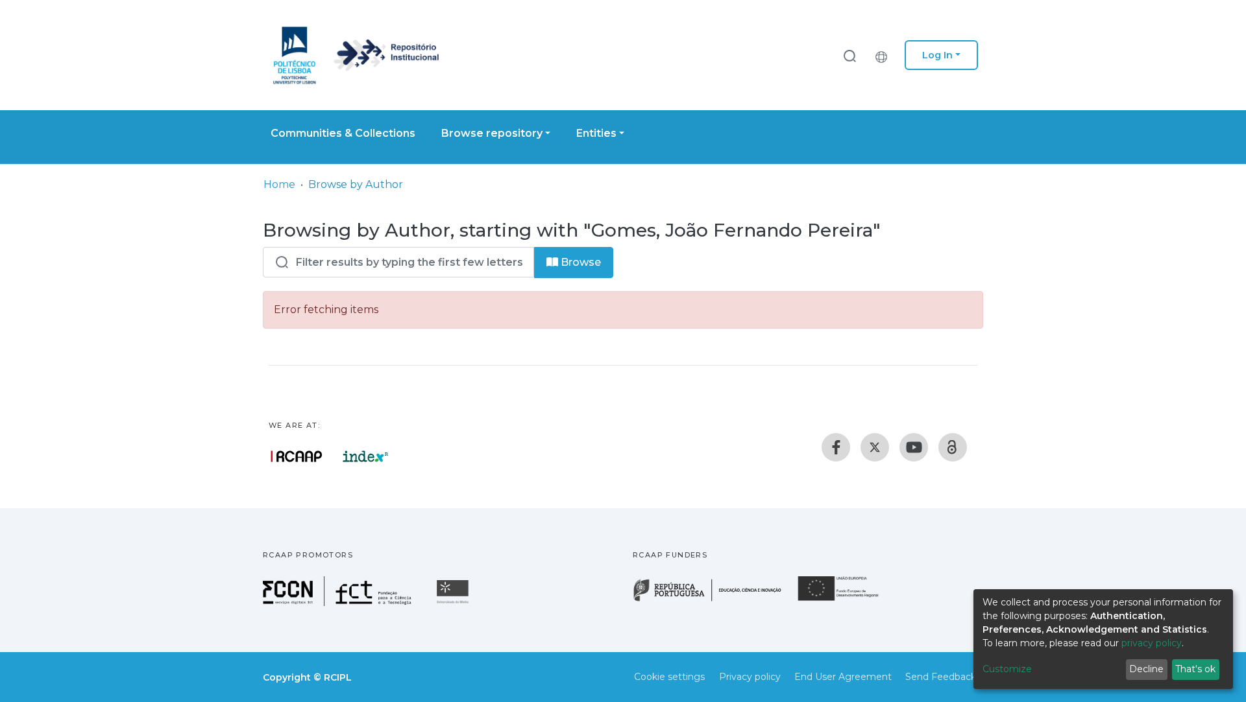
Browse (579, 262)
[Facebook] (836, 447)
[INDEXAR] (365, 456)
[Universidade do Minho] (454, 602)
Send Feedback (940, 677)
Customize (1007, 669)
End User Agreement (843, 677)
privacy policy (1151, 643)
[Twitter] (875, 447)
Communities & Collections (343, 133)
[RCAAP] (952, 447)
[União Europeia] (846, 600)
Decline (1146, 669)
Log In (937, 55)
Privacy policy (750, 677)
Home (279, 184)
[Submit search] (849, 55)
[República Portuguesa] (714, 600)
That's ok (1195, 669)
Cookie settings (669, 677)
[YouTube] (913, 447)
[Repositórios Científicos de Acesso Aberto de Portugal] (296, 456)
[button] (884, 55)
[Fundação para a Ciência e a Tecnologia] (339, 602)
